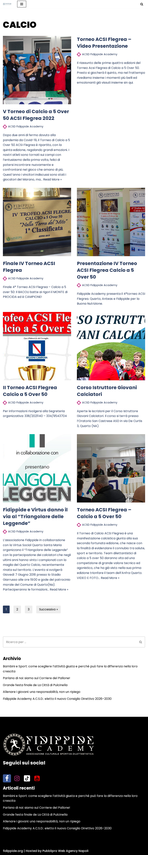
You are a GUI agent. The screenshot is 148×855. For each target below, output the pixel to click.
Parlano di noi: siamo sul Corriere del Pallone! (36, 678)
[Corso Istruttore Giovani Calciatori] (111, 346)
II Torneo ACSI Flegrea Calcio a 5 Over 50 (30, 391)
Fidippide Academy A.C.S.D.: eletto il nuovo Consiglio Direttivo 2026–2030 (57, 699)
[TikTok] (27, 778)
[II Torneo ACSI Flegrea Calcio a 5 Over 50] (37, 346)
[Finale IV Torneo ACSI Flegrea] (37, 222)
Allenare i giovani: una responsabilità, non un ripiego (41, 692)
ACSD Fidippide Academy (25, 126)
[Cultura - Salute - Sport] (7, 4)
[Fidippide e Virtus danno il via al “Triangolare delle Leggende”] (37, 468)
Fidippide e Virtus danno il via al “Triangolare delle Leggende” (35, 516)
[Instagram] (17, 778)
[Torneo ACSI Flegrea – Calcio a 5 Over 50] (111, 468)
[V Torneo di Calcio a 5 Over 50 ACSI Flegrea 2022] (37, 70)
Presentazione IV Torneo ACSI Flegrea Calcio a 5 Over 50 (107, 270)
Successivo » (48, 609)
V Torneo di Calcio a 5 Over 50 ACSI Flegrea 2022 (36, 115)
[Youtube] (37, 778)
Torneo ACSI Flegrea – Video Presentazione (104, 42)
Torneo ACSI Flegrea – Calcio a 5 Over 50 (104, 513)
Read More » (52, 179)
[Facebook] (7, 778)
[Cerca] (141, 4)
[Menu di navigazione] (21, 4)
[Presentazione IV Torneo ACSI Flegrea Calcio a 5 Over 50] (111, 222)
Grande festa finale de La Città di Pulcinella (35, 685)
